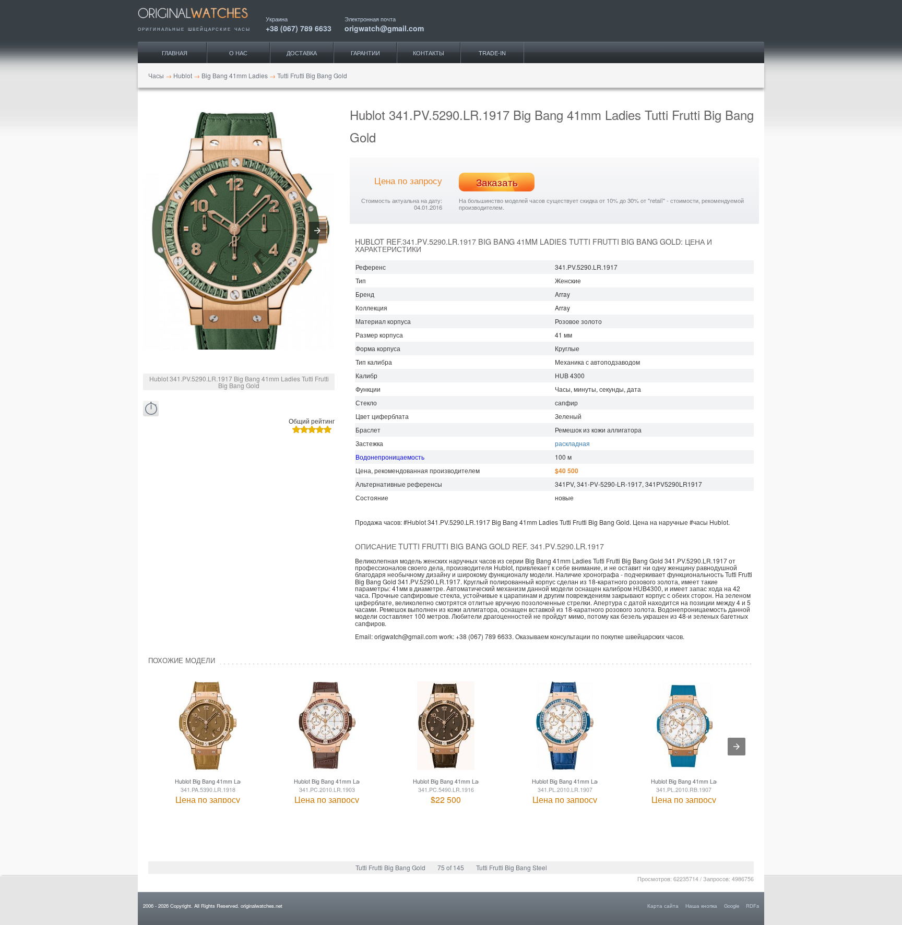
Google (731, 905)
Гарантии (365, 53)
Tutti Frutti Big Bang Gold (390, 867)
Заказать (497, 182)
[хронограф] (151, 409)
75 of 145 (450, 867)
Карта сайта (663, 905)
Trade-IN (492, 53)
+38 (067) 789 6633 (298, 27)
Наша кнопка (701, 905)
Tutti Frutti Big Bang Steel (511, 867)
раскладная (572, 443)
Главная (174, 53)
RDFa (752, 905)
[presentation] (736, 746)
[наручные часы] (202, 22)
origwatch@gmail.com (384, 27)
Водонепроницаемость (389, 456)
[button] (317, 230)
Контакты (428, 53)
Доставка (302, 53)
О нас (238, 53)
